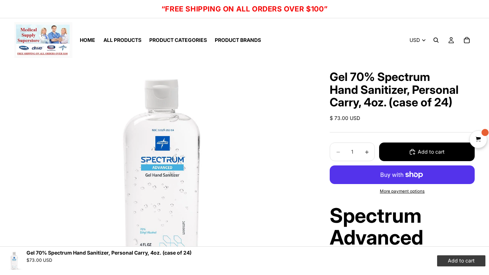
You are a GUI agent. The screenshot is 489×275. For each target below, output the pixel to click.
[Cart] (467, 40)
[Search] (436, 40)
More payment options (402, 191)
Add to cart (431, 152)
